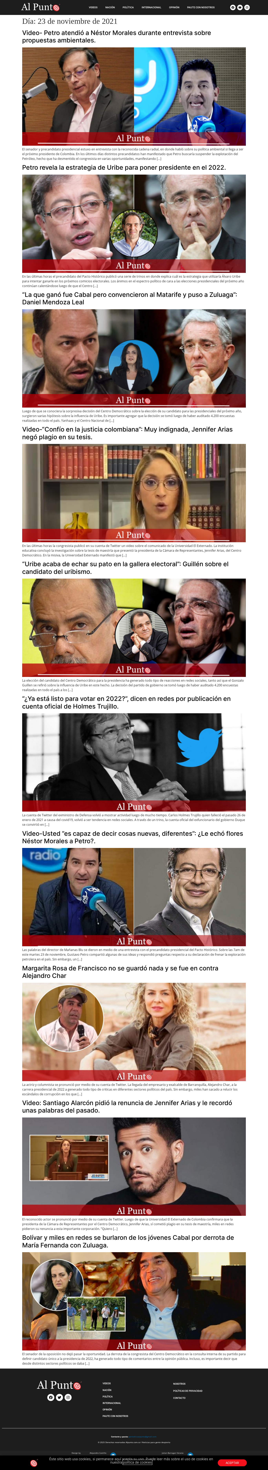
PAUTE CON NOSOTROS (201, 7)
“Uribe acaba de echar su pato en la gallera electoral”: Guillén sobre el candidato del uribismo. (125, 567)
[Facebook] (233, 7)
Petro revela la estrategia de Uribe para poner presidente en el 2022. (124, 167)
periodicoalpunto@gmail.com (142, 1436)
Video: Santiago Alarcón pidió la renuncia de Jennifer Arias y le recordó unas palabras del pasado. (127, 1106)
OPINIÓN (174, 7)
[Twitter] (59, 1397)
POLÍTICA (128, 7)
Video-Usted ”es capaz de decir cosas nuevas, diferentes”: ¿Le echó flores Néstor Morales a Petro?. (132, 837)
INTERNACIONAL (151, 7)
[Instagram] (247, 7)
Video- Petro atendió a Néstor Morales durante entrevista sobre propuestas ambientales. (116, 36)
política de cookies (137, 1462)
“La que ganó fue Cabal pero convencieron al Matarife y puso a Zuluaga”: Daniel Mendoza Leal (129, 298)
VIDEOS (93, 7)
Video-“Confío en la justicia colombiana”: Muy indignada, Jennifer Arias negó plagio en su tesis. (127, 433)
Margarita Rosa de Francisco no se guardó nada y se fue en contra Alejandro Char (120, 971)
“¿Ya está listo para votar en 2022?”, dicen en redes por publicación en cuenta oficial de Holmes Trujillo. (126, 702)
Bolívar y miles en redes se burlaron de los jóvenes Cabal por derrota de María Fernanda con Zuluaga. (128, 1241)
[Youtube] (240, 7)
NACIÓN (110, 7)
